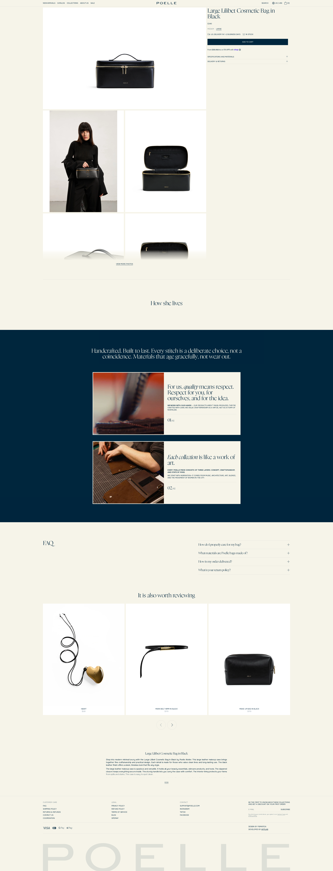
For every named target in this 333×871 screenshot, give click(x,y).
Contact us (48, 815)
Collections (72, 3)
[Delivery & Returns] (247, 61)
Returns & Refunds (52, 812)
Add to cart (247, 42)
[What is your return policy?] (244, 570)
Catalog (61, 3)
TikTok (182, 812)
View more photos (124, 264)
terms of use (281, 814)
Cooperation (49, 818)
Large (218, 29)
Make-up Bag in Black (249, 709)
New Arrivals (49, 3)
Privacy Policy (118, 806)
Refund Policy (117, 809)
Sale (93, 3)
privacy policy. (252, 816)
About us (84, 3)
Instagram (184, 809)
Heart (83, 709)
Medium (210, 29)
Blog (113, 815)
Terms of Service (119, 812)
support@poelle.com (190, 806)
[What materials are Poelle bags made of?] (244, 553)
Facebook (184, 815)
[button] (287, 3)
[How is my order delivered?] (244, 562)
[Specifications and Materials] (247, 56)
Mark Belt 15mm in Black (166, 709)
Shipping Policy (50, 809)
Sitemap (114, 818)
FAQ (44, 806)
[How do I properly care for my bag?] (244, 545)
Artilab (264, 829)
